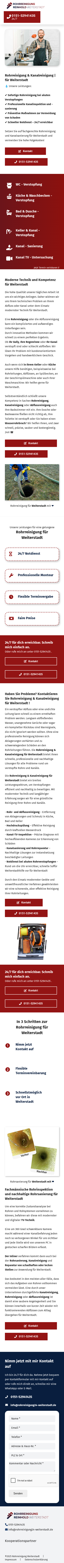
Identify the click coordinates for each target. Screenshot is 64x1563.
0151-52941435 (42, 651)
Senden (18, 1493)
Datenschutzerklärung (36, 1559)
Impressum (11, 1559)
